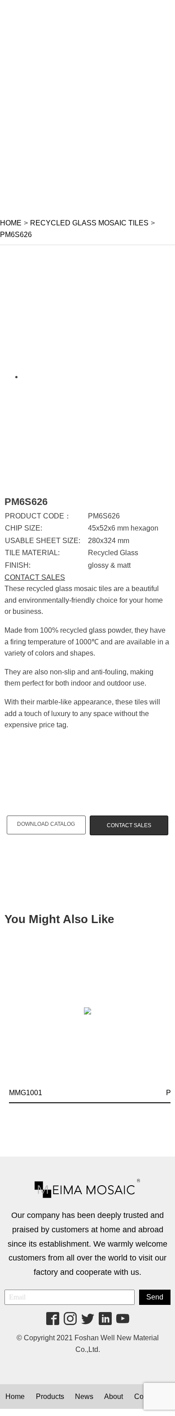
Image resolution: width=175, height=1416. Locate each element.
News (84, 1396)
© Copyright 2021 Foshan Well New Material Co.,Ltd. (88, 1343)
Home (11, 223)
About (113, 1396)
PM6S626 (16, 234)
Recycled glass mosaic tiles (89, 223)
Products (50, 1396)
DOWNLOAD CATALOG (46, 824)
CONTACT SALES (34, 577)
